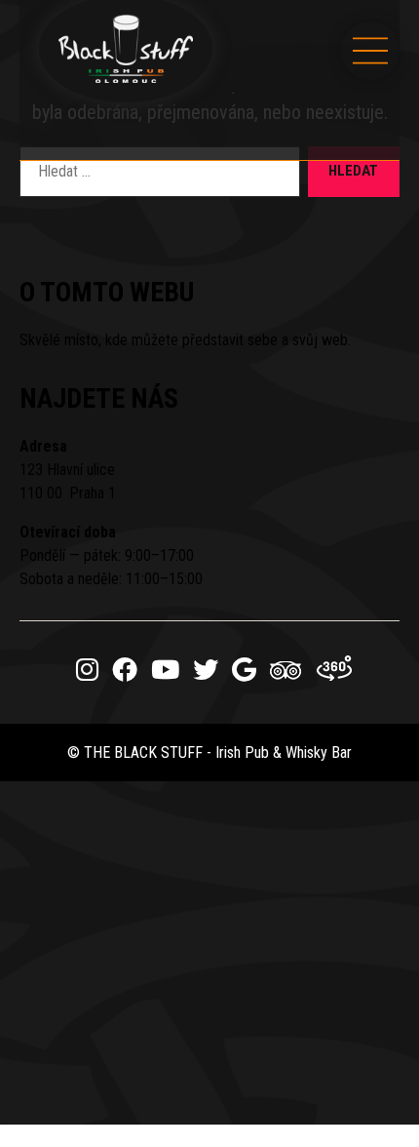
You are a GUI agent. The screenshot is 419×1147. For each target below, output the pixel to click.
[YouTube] (165, 670)
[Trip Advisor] (286, 676)
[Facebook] (124, 670)
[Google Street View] (335, 670)
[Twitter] (205, 670)
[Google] (244, 670)
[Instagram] (87, 670)
